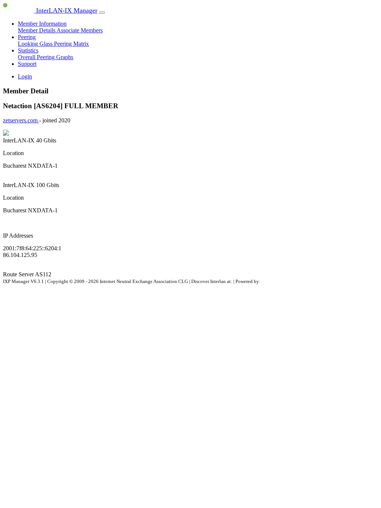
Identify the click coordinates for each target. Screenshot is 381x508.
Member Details (37, 30)
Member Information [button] (42, 23)
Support (27, 64)
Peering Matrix (71, 44)
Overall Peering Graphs (45, 57)
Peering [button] (27, 37)
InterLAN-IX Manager (65, 10)
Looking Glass (36, 44)
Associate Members (80, 30)
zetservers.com (21, 120)
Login (25, 76)
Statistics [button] (28, 50)
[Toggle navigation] (102, 13)
